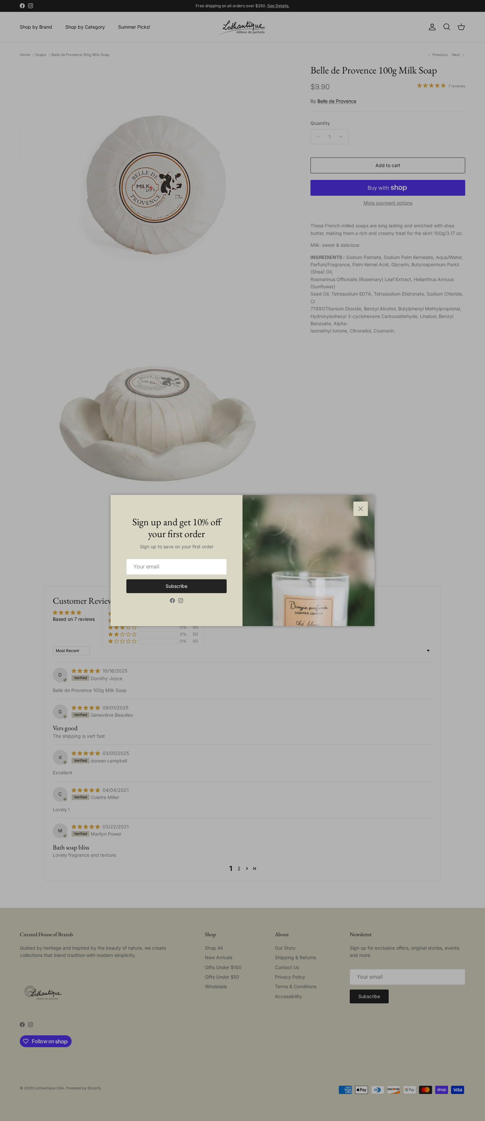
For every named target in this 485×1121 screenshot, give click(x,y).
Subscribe (176, 586)
